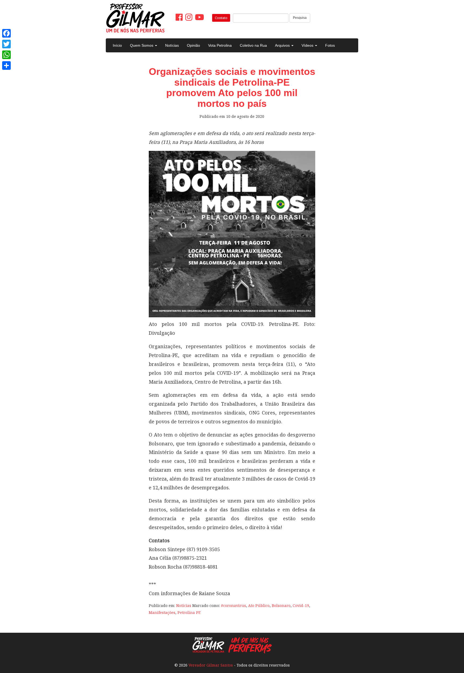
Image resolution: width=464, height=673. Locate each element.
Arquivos (283, 45)
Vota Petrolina (220, 45)
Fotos (330, 45)
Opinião (193, 45)
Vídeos (308, 45)
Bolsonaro (281, 605)
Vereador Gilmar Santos (211, 665)
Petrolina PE (189, 612)
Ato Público (259, 605)
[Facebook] (6, 33)
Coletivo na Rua (253, 45)
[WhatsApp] (6, 54)
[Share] (6, 65)
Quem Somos (142, 45)
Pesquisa (300, 18)
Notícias (172, 45)
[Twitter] (6, 44)
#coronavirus (233, 605)
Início (117, 45)
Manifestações (162, 612)
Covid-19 (301, 605)
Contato (221, 17)
